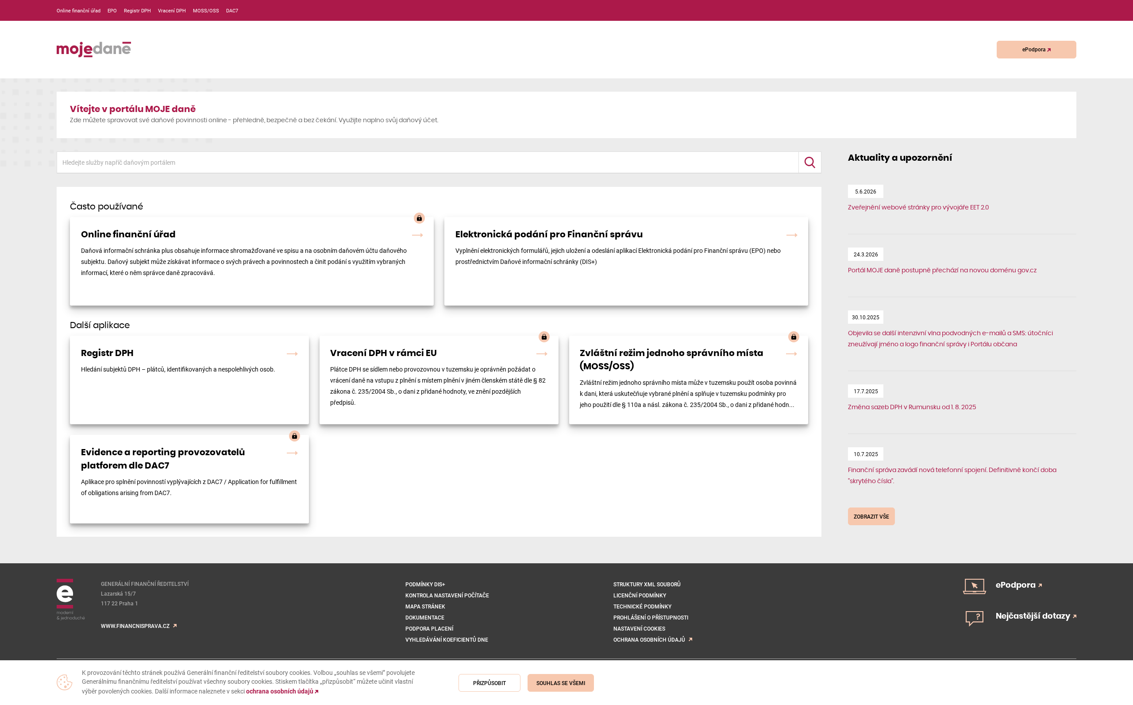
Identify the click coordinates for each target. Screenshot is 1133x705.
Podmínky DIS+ (425, 584)
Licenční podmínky (639, 595)
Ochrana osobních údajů (649, 639)
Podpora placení (429, 628)
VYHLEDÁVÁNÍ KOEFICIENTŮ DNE (446, 639)
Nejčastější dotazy (1034, 616)
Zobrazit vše (871, 516)
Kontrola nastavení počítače (447, 595)
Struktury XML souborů (647, 584)
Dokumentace (424, 617)
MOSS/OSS (206, 10)
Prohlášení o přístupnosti (650, 617)
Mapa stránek (425, 606)
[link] (252, 261)
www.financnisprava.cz (135, 625)
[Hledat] (809, 162)
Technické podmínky (642, 606)
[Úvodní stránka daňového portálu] (94, 50)
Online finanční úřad (78, 10)
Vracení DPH (172, 10)
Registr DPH (137, 10)
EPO (112, 10)
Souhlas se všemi (560, 682)
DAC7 (232, 10)
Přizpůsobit (489, 682)
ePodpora (1034, 49)
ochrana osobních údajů (280, 691)
